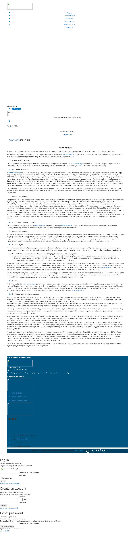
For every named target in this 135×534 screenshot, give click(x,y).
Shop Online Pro (69, 21)
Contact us (69, 27)
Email (25, 500)
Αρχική (69, 13)
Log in (2, 508)
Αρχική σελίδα (14, 140)
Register (3, 483)
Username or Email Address (29, 472)
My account (70, 18)
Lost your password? (13, 483)
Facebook (99, 1)
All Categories (16, 109)
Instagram (110, 1)
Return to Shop (67, 135)
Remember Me (7, 478)
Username (22, 497)
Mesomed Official (69, 24)
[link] (79, 450)
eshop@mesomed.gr (106, 267)
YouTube (122, 1)
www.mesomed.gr (68, 154)
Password (22, 475)
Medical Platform (69, 16)
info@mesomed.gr (78, 290)
